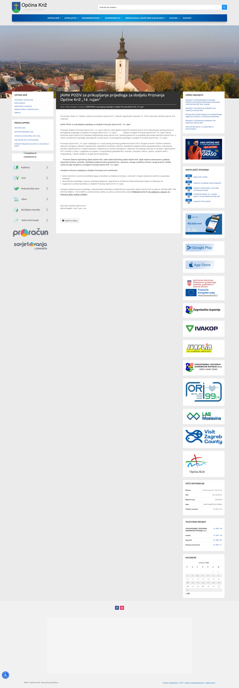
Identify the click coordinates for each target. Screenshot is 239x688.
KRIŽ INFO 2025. (20, 128)
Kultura (173, 18)
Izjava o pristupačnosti (194, 683)
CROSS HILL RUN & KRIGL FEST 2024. (27, 136)
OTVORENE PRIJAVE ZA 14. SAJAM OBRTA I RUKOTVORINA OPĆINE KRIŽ (206, 195)
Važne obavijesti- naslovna (75, 107)
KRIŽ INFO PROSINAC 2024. (24, 132)
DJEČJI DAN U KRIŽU (200, 177)
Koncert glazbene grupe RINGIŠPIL (207, 183)
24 (188, 586)
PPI (181, 683)
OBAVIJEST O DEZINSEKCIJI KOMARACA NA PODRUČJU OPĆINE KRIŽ (200, 109)
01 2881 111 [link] (217, 545)
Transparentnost (91, 18)
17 (188, 583)
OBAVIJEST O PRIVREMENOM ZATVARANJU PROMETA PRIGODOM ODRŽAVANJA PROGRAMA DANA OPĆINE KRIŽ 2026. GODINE (202, 102)
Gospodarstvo (112, 18)
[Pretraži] (224, 7)
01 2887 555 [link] (217, 540)
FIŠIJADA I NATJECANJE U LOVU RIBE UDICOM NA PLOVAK (206, 189)
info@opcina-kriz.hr (139, 192)
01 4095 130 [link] (217, 528)
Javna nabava (19, 103)
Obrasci (17, 113)
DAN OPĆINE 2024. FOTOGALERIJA (26, 140)
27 (203, 586)
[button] (235, 62)
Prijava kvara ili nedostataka (26, 109)
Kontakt (187, 18)
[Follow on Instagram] (122, 608)
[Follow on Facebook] (117, 608)
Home (62, 107)
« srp (187, 593)
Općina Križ (53, 18)
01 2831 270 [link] (217, 535)
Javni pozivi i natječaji (23, 106)
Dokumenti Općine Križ (23, 100)
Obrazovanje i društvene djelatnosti (144, 18)
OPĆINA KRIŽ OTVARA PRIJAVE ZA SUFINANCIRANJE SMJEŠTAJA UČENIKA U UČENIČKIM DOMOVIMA (203, 115)
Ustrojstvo (70, 18)
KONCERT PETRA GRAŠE (202, 201)
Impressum (210, 683)
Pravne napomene (170, 683)
